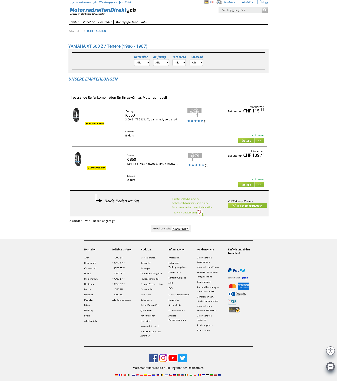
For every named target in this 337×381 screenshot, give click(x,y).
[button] (330, 350)
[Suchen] (265, 10)
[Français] (211, 2)
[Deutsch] (206, 2)
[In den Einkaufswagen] (259, 140)
